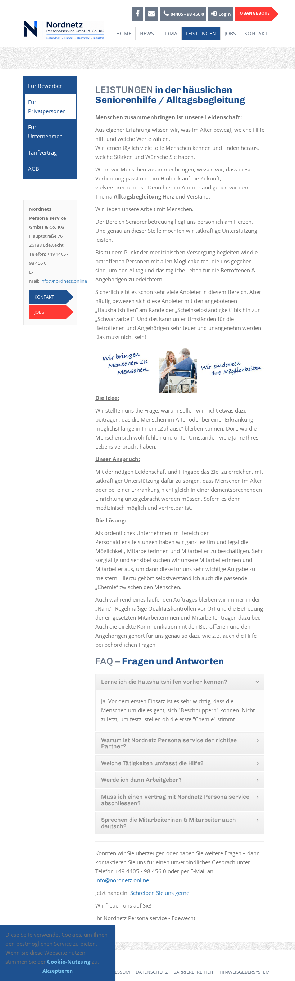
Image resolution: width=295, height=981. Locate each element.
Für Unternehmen (45, 132)
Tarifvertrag (42, 152)
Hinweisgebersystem (244, 972)
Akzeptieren (57, 970)
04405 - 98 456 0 (187, 14)
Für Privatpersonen (47, 106)
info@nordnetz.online (63, 281)
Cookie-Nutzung (68, 961)
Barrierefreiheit (193, 972)
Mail (151, 14)
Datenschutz (152, 972)
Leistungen (201, 33)
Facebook (137, 14)
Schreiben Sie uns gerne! (160, 892)
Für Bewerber (45, 85)
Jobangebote (254, 13)
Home (123, 33)
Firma (169, 33)
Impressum (116, 972)
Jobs (230, 33)
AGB (33, 168)
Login (224, 14)
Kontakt (256, 33)
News (147, 33)
